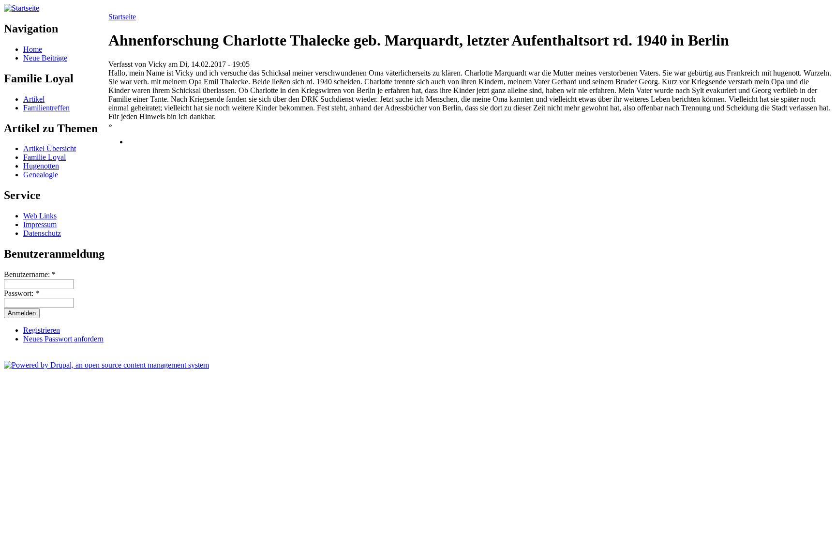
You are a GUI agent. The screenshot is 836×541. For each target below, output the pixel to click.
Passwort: (21, 293)
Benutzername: (30, 274)
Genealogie (40, 174)
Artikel (34, 99)
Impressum (40, 224)
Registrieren (41, 330)
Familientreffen (46, 108)
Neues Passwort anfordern (63, 339)
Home (32, 49)
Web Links (40, 216)
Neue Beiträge (45, 58)
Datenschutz (42, 233)
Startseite (122, 17)
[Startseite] (21, 8)
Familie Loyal (44, 157)
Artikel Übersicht (49, 148)
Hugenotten (41, 166)
